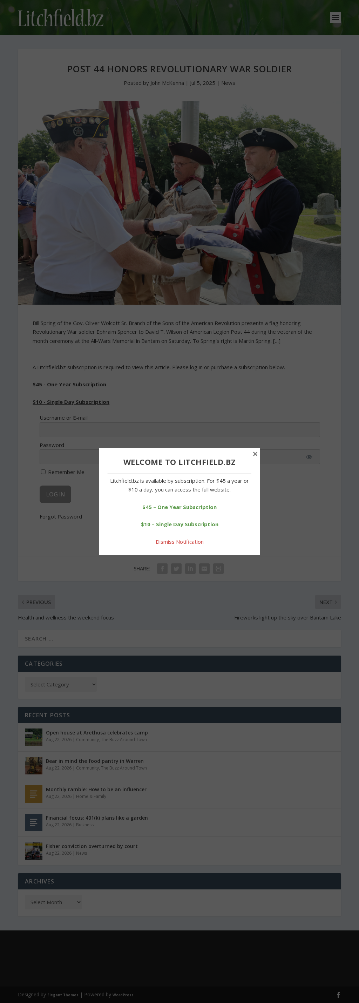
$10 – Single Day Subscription (179, 524)
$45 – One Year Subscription (179, 506)
